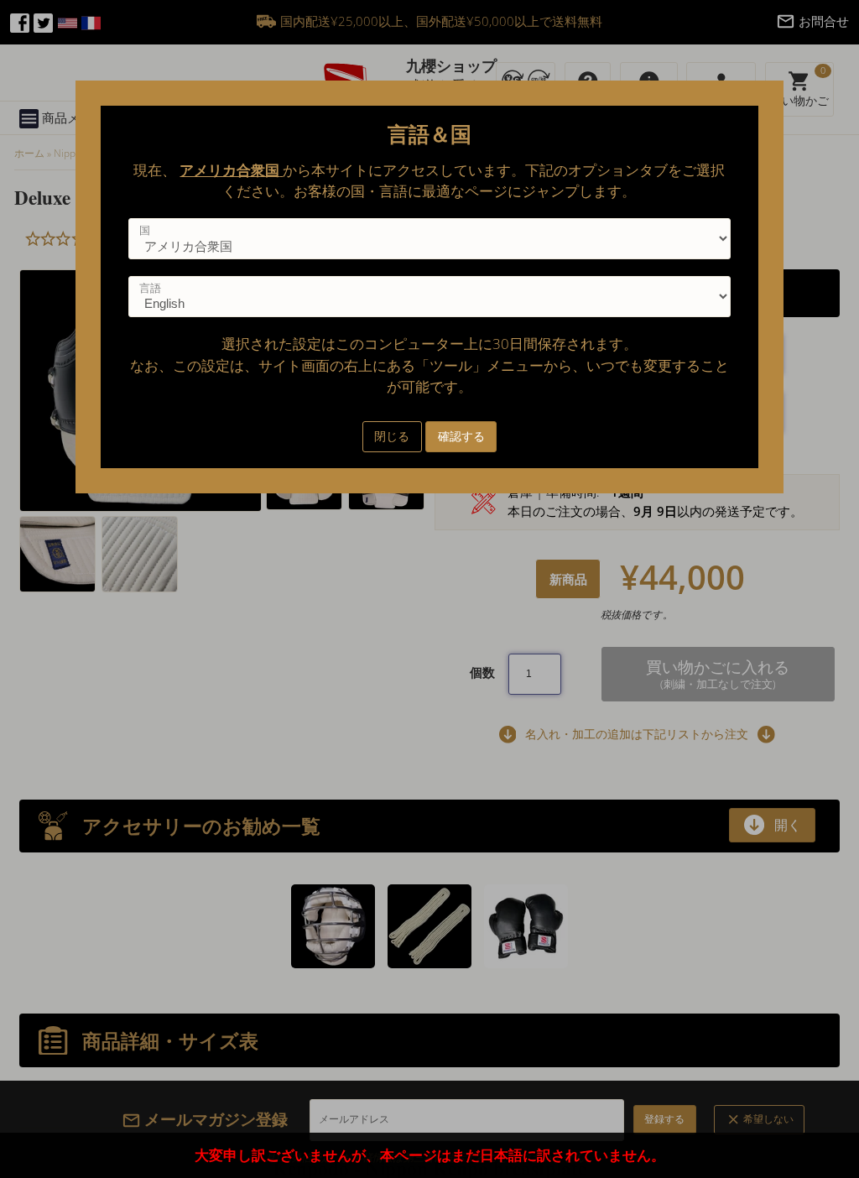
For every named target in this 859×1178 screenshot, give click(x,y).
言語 (150, 287)
